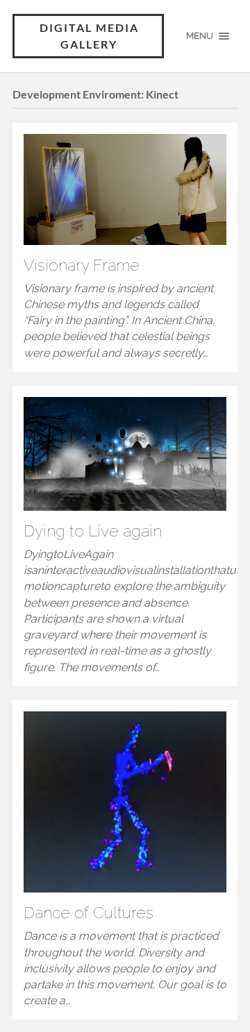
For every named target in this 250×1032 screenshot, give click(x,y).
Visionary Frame (82, 265)
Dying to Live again (93, 531)
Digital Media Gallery (89, 36)
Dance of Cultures (88, 913)
